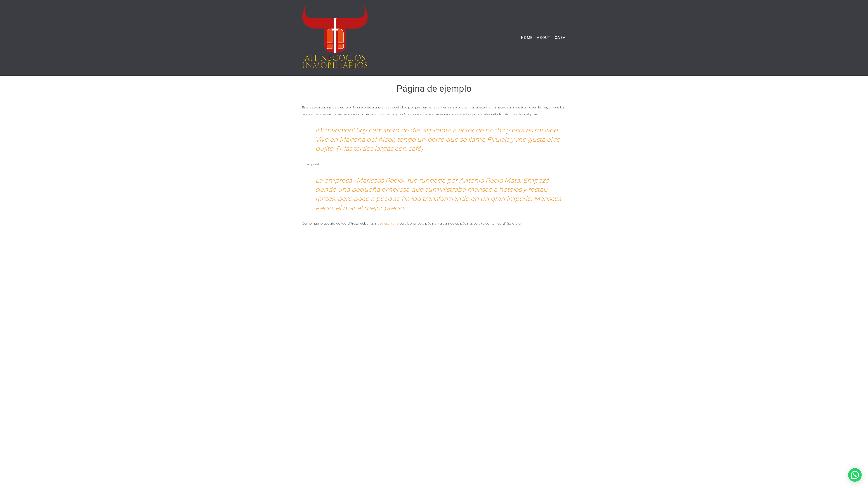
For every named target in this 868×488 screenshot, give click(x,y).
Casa (560, 37)
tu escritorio (389, 223)
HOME (527, 37)
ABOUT (543, 37)
